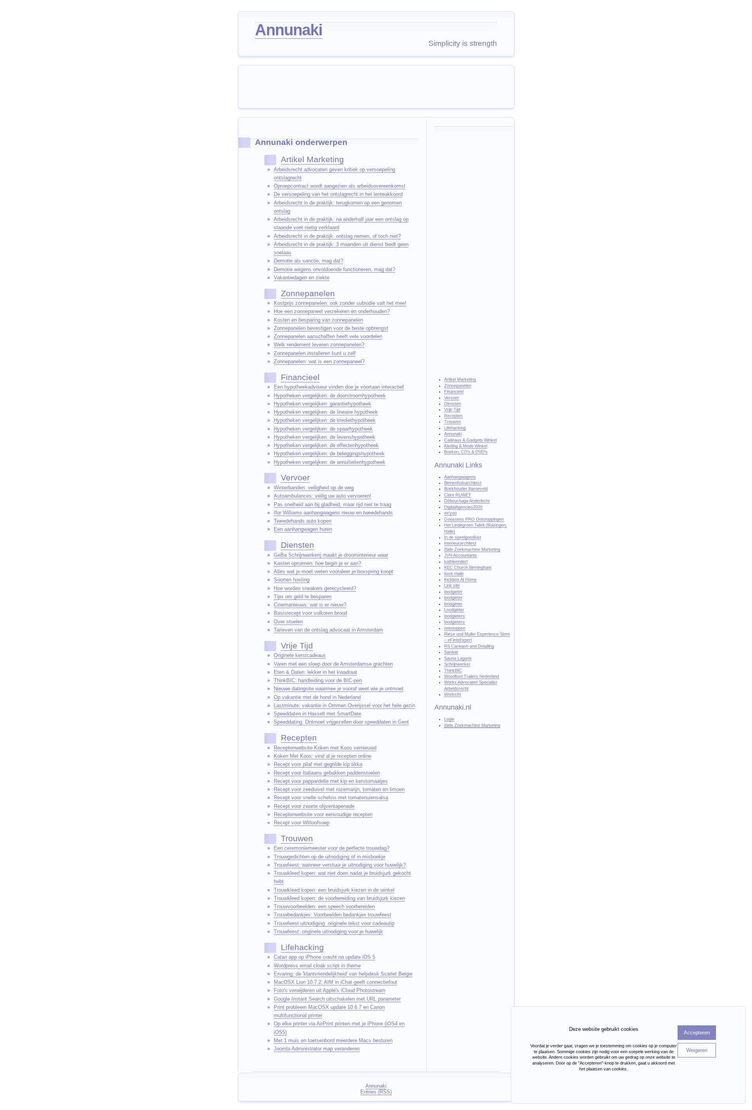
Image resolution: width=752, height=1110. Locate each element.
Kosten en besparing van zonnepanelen (318, 320)
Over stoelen (288, 622)
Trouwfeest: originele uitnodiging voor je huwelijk (328, 931)
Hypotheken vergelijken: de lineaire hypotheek (326, 412)
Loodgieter (454, 609)
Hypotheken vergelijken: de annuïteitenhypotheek (329, 462)
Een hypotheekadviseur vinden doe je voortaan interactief (339, 387)
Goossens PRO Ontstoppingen (474, 519)
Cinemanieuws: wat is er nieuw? (310, 605)
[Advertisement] (378, 86)
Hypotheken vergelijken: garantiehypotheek (322, 404)
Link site (452, 585)
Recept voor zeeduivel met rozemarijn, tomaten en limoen (339, 789)
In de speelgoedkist (462, 537)
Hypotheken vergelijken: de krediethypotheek (325, 420)
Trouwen (297, 838)
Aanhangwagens (460, 476)
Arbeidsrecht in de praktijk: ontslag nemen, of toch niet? (337, 236)
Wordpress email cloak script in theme (317, 966)
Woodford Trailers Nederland (471, 676)
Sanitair (451, 652)
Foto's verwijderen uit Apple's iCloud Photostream (329, 990)
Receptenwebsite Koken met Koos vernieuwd (325, 748)
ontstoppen (454, 628)
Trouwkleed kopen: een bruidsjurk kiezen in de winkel (334, 890)
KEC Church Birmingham (468, 567)
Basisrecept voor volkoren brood (310, 613)
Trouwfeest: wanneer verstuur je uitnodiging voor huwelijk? (340, 865)
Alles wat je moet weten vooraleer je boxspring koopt (333, 571)
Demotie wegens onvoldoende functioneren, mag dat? (334, 269)
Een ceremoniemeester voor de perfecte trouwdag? (331, 848)
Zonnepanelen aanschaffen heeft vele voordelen (328, 336)
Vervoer (295, 477)
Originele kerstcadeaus (300, 655)
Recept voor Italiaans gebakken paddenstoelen (327, 773)
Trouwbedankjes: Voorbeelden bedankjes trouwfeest (332, 915)
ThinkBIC (453, 670)
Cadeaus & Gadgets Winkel (470, 440)
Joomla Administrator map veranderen (317, 1049)
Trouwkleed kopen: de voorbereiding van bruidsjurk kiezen (339, 898)
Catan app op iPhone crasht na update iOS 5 (324, 957)
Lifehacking (302, 947)
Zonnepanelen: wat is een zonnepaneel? (319, 361)
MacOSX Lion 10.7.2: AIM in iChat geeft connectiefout (335, 982)
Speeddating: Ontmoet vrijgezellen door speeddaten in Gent (341, 722)
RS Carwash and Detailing (469, 646)
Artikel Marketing (312, 159)
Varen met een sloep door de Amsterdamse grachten (333, 664)
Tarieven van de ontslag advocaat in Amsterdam (328, 630)
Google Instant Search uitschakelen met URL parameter (337, 999)
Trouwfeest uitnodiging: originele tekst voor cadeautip (334, 923)
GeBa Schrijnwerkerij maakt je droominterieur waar (331, 555)
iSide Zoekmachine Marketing (472, 549)
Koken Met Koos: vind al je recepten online (322, 756)
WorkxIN (452, 694)
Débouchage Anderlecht (467, 500)
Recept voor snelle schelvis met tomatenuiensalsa (331, 797)
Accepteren (697, 1033)
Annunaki (288, 29)
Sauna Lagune (458, 658)
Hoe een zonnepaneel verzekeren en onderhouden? (332, 311)
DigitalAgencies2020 (463, 507)
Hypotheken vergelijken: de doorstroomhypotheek (330, 395)
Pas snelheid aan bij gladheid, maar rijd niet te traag (332, 504)
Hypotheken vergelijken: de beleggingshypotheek (329, 453)
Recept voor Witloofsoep (301, 823)
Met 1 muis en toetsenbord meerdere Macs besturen (333, 1040)
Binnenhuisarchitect (462, 482)
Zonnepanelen (308, 293)
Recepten (299, 737)
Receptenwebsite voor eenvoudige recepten (323, 814)
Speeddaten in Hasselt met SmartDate (317, 714)
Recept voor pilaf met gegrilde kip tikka (318, 764)
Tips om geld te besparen (302, 596)
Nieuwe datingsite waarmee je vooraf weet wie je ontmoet (338, 689)
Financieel (300, 377)
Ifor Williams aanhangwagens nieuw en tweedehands (333, 513)
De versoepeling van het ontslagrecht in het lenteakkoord (338, 194)
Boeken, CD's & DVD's (466, 451)
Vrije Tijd (297, 645)
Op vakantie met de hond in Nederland (317, 697)
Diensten (297, 545)
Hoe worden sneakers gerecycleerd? (315, 588)
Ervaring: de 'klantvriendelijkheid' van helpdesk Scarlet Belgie (343, 974)
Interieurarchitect (460, 543)
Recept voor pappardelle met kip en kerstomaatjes (331, 781)
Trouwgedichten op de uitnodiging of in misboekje (329, 857)
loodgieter (453, 591)
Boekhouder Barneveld (466, 488)
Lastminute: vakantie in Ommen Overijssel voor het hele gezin (344, 705)
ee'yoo (450, 513)
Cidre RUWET (457, 495)
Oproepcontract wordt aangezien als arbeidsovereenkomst (339, 186)
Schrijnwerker (457, 664)
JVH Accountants (460, 555)
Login (449, 719)
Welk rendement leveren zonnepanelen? (319, 345)
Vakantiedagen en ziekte (301, 278)
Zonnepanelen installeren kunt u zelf (315, 353)
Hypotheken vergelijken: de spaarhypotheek (323, 429)
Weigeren (696, 1050)
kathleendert (456, 561)
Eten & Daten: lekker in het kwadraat (315, 672)
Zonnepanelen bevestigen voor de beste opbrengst (331, 328)
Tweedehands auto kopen (302, 521)
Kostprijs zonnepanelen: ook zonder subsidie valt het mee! (340, 303)
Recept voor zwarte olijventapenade (314, 806)
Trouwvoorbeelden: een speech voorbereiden (324, 906)
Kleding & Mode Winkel (465, 446)
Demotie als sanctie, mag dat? (308, 261)
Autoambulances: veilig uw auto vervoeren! (322, 496)
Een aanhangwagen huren (303, 529)
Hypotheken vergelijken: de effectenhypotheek (326, 445)
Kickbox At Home (460, 579)
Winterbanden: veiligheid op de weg (314, 488)
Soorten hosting (291, 580)
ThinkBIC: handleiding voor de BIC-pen (318, 680)
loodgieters (454, 616)
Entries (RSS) (376, 1092)
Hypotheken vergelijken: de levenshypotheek (324, 437)
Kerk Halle (454, 573)
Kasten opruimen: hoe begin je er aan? (317, 563)
